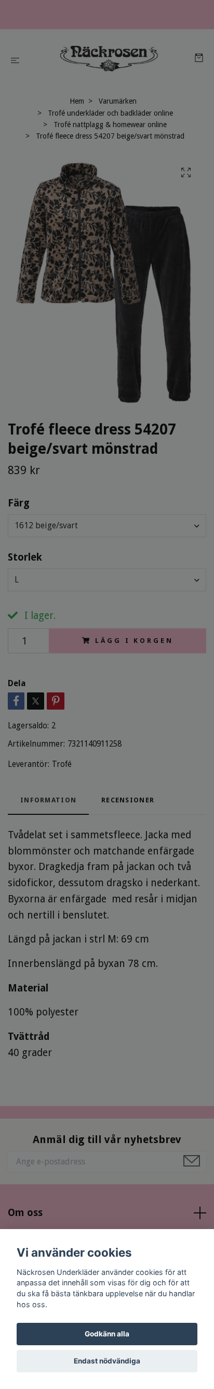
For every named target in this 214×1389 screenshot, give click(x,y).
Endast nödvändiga (107, 1361)
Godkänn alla (107, 1334)
